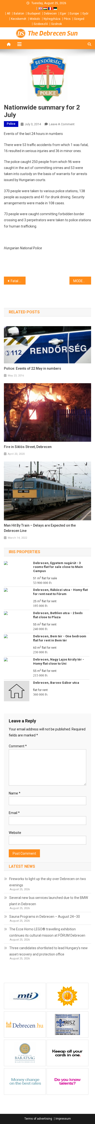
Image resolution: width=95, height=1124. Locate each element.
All (8, 13)
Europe (74, 13)
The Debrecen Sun (53, 33)
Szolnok (56, 24)
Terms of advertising (38, 1118)
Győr (85, 13)
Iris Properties (24, 552)
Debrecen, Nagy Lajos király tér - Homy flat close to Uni (58, 661)
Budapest (34, 13)
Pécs (67, 19)
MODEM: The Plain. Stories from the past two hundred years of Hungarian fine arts (82, 281)
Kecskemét (18, 19)
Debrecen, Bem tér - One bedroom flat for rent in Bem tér (59, 638)
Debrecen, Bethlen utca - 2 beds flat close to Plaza (58, 615)
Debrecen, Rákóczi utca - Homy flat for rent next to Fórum (60, 592)
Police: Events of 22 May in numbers (32, 368)
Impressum (63, 1118)
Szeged (79, 19)
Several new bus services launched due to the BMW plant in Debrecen (48, 901)
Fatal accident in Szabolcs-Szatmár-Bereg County (18, 281)
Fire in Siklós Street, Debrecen (28, 447)
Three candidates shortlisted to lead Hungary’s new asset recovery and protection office (48, 951)
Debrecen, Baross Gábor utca (56, 682)
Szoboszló (41, 24)
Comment (18, 746)
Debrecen (50, 13)
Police (11, 123)
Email (14, 813)
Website (15, 833)
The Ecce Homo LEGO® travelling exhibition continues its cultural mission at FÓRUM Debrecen (47, 932)
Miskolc (35, 19)
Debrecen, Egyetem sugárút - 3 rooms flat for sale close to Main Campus (58, 567)
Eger (63, 13)
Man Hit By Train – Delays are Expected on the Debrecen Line (40, 528)
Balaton (19, 13)
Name (14, 793)
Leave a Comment (62, 124)
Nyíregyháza (52, 19)
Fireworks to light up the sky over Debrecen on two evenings (47, 882)
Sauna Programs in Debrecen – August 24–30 (44, 916)
